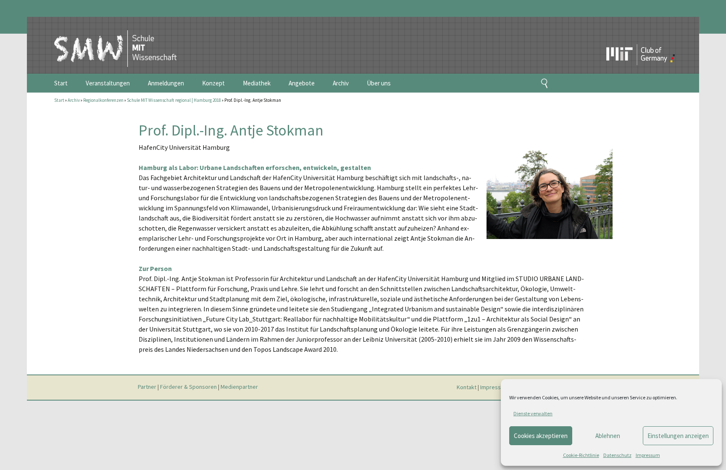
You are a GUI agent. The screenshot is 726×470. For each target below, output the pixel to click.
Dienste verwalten (532, 413)
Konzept (213, 83)
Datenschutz (617, 455)
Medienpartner (239, 387)
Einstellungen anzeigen (678, 436)
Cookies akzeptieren (541, 436)
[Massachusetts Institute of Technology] (622, 40)
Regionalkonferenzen (103, 100)
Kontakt (466, 387)
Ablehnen (607, 436)
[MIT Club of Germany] (657, 40)
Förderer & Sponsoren (188, 387)
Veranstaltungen (108, 83)
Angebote (302, 83)
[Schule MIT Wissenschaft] (107, 41)
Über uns (379, 83)
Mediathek (257, 83)
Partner (147, 387)
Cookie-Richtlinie (581, 455)
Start (61, 83)
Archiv (341, 83)
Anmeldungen (166, 83)
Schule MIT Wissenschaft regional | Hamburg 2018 (174, 100)
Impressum (648, 455)
